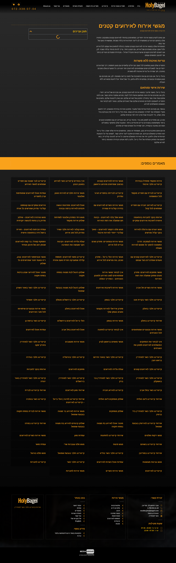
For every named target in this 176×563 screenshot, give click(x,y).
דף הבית (162, 31)
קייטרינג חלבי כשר (75, 462)
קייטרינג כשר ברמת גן (35, 321)
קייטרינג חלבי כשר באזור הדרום (108, 357)
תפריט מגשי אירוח (118, 6)
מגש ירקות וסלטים (153, 435)
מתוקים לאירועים (76, 369)
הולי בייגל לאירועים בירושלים (70, 321)
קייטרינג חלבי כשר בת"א (111, 453)
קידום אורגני (91, 555)
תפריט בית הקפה (92, 6)
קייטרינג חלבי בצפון (114, 300)
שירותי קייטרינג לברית (35, 390)
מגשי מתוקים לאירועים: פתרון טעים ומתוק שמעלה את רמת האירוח (148, 275)
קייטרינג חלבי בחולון (152, 309)
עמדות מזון (79, 435)
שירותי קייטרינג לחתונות (112, 435)
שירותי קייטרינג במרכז (35, 423)
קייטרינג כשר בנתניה (36, 399)
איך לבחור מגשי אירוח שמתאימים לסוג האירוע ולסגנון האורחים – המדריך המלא (108, 275)
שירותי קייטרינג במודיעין (150, 453)
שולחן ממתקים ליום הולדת (111, 399)
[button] (30, 31)
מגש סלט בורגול (38, 453)
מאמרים (66, 6)
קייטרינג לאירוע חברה (113, 390)
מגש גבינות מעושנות (152, 462)
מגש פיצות (118, 444)
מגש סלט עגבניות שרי (74, 444)
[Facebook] (19, 5)
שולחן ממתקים (116, 411)
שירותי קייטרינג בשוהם (151, 444)
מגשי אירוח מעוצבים (74, 342)
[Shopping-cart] (14, 5)
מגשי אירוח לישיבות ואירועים (109, 288)
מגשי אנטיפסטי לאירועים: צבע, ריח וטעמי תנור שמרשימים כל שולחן (31, 260)
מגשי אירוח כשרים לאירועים (33, 435)
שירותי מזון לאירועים (74, 390)
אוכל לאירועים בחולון (74, 309)
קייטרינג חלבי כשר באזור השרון (31, 288)
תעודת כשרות (78, 6)
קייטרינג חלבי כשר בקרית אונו (148, 300)
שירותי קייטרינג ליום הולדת (149, 399)
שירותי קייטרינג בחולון (151, 321)
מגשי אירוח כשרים (114, 471)
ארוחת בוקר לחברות (36, 369)
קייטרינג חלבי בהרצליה (73, 357)
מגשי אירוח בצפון (115, 321)
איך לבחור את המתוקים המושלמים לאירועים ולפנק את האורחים (148, 345)
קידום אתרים (82, 555)
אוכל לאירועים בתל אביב (73, 329)
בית (138, 6)
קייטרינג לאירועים (153, 471)
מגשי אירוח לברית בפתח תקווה (31, 411)
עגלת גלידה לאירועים (113, 369)
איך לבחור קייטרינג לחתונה (110, 329)
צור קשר (57, 6)
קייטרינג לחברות (38, 462)
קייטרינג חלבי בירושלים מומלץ (70, 300)
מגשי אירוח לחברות (75, 471)
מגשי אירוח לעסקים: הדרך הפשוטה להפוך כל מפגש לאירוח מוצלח (147, 244)
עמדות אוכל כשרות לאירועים (110, 462)
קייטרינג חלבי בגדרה (36, 357)
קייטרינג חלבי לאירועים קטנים (148, 369)
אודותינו (131, 6)
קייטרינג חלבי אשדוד (36, 300)
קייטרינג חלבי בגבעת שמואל (71, 453)
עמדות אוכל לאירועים (36, 329)
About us (46, 6)
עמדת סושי (41, 444)
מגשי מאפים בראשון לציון (111, 342)
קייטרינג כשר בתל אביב (151, 390)
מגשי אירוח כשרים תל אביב (149, 288)
